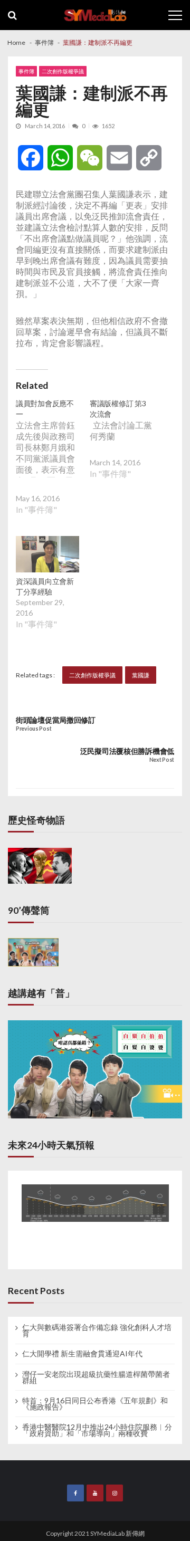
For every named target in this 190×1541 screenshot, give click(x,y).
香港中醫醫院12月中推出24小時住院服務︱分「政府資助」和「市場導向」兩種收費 (97, 1430)
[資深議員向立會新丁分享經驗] (47, 555)
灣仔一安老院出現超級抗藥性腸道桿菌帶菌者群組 (96, 1377)
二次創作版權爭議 (63, 71)
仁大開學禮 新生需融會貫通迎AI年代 (82, 1354)
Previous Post (33, 729)
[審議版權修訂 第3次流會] (127, 446)
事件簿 (26, 71)
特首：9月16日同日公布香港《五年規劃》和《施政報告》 (95, 1404)
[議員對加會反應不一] (53, 464)
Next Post (161, 760)
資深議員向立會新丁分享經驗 (45, 586)
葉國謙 (140, 675)
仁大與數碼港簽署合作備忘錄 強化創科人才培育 (97, 1330)
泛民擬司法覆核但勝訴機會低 (127, 751)
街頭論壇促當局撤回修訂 (56, 720)
